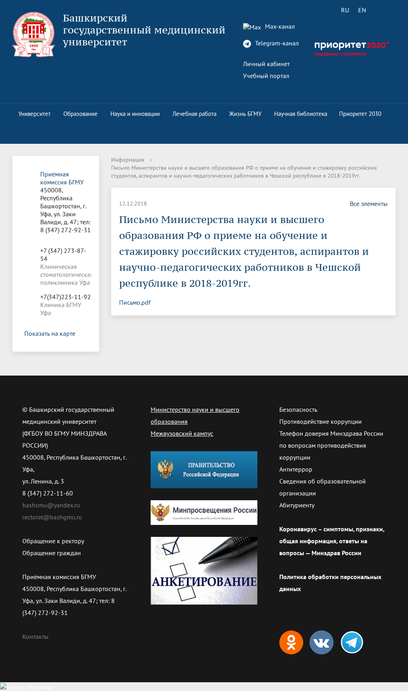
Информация (127, 159)
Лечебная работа (194, 113)
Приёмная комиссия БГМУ (62, 178)
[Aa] (385, 10)
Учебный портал (266, 76)
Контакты (35, 636)
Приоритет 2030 (360, 113)
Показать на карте (49, 333)
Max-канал (279, 26)
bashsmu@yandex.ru (51, 505)
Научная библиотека (300, 113)
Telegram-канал (276, 43)
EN (362, 10)
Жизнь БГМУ (245, 113)
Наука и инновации (135, 113)
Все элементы (369, 203)
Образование (80, 113)
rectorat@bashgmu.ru (52, 517)
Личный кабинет (266, 64)
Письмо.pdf (135, 302)
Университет (34, 113)
